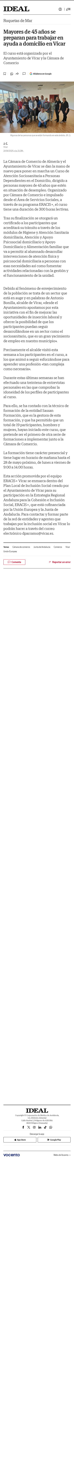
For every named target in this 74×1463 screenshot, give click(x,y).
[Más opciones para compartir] (17, 74)
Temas (6, 547)
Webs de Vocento (61, 1155)
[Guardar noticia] (4, 73)
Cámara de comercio (21, 547)
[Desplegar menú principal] (68, 9)
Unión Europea (10, 551)
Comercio (58, 547)
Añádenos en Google (42, 74)
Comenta (16, 562)
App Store (21, 1140)
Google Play (55, 1140)
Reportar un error (61, 562)
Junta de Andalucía (42, 547)
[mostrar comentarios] (24, 73)
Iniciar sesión (60, 9)
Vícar (68, 547)
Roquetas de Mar (17, 20)
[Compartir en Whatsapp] (12, 74)
